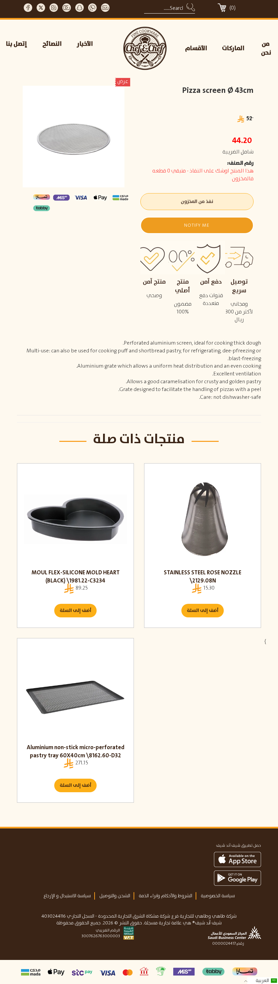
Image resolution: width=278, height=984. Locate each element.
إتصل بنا (16, 44)
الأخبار (85, 44)
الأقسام (196, 48)
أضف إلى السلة (75, 610)
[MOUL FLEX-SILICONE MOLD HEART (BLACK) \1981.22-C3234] (75, 519)
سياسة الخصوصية (218, 896)
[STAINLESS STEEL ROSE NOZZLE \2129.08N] (202, 519)
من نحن (266, 48)
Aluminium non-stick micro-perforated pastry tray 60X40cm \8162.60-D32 (75, 751)
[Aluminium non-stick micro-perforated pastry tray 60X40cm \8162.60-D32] (75, 694)
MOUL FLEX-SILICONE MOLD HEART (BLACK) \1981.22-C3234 (76, 577)
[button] (197, 225)
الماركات (233, 48)
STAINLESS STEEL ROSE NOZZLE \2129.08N (202, 577)
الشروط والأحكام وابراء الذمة (165, 896)
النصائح (52, 44)
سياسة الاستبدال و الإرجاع (67, 896)
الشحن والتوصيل (114, 896)
